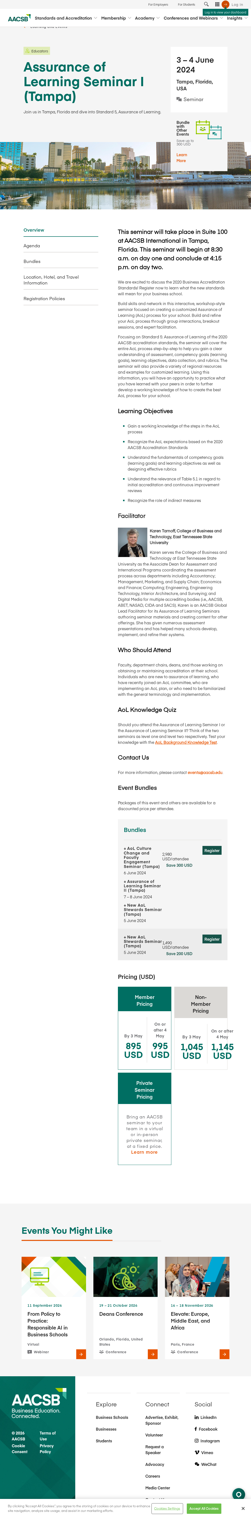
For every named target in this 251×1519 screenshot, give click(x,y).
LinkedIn (209, 1417)
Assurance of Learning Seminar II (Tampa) (142, 885)
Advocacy (154, 1464)
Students (104, 1440)
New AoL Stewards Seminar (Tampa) (143, 909)
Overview (34, 230)
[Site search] (206, 4)
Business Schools (112, 1417)
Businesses (106, 1429)
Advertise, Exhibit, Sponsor (161, 1420)
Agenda (32, 246)
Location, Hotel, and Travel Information (51, 280)
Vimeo (207, 1452)
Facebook (208, 1429)
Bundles (32, 261)
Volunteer (154, 1434)
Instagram (210, 1440)
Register (212, 850)
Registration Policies (44, 298)
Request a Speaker (154, 1449)
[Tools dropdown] (217, 4)
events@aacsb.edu (205, 772)
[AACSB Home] (19, 18)
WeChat (208, 1464)
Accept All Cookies (204, 1508)
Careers (152, 1476)
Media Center (157, 1487)
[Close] (243, 1508)
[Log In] (225, 4)
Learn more (144, 1152)
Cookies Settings (167, 1508)
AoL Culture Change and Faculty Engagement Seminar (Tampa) (142, 857)
